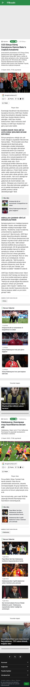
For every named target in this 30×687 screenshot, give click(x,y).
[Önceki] (2, 399)
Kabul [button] (26, 684)
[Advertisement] (15, 22)
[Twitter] (15, 657)
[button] (16, 41)
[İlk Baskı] (11, 2)
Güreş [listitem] (4, 301)
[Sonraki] (27, 399)
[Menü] (3, 2)
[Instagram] (20, 657)
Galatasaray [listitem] (5, 532)
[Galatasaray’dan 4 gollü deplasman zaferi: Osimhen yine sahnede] (15, 520)
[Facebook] (10, 657)
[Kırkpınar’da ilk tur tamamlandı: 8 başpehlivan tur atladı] (15, 203)
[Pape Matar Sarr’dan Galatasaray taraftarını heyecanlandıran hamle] (15, 512)
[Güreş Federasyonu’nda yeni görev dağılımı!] (15, 210)
